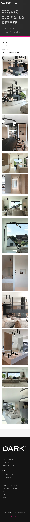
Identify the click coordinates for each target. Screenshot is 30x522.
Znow (23, 53)
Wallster (12, 53)
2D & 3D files (6, 492)
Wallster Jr (18, 53)
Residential (5, 46)
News (4, 494)
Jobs (4, 497)
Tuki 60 (8, 53)
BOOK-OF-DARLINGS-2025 (10, 486)
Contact (4, 500)
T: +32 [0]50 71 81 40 (8, 474)
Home (4, 28)
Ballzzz (4, 53)
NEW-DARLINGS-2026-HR (10, 489)
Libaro (11, 512)
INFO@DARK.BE (7, 477)
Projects (12, 28)
